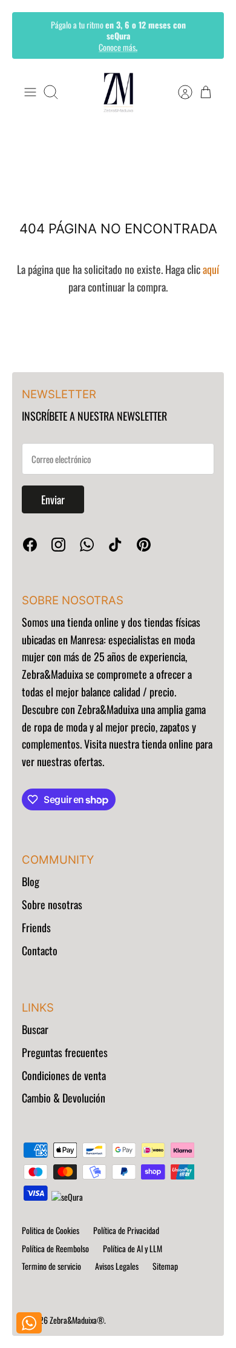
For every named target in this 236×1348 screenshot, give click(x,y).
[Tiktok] (115, 545)
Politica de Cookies (50, 1230)
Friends (36, 927)
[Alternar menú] (30, 92)
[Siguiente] (206, 35)
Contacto (39, 950)
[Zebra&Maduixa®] (118, 92)
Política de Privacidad (126, 1230)
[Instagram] (58, 545)
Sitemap (165, 1266)
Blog (30, 881)
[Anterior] (30, 35)
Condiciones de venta (64, 1075)
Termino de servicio (51, 1266)
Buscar (35, 1029)
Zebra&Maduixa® (77, 1319)
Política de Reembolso (55, 1248)
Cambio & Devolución (63, 1098)
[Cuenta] (179, 92)
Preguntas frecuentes (65, 1052)
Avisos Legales (117, 1266)
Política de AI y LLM (132, 1248)
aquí (211, 269)
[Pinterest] (143, 545)
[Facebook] (30, 545)
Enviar (53, 499)
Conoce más (118, 46)
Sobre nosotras (52, 904)
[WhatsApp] (87, 545)
